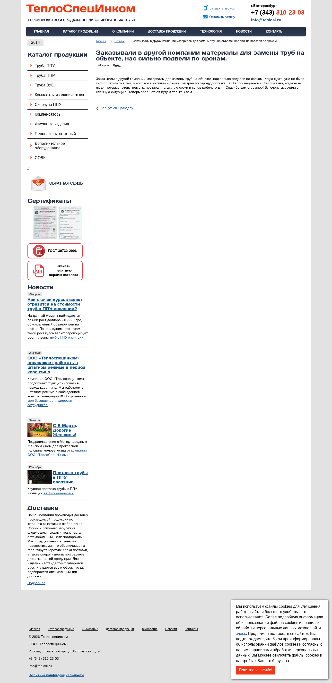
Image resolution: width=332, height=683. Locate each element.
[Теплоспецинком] (166, 13)
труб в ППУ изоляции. (67, 337)
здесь (241, 634)
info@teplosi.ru (266, 20)
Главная (34, 629)
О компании (90, 629)
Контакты (191, 629)
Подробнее (36, 583)
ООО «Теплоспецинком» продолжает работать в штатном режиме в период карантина (56, 365)
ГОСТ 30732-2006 (62, 251)
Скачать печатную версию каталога (63, 270)
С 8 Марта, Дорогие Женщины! (65, 430)
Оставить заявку (222, 17)
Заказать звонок (222, 8)
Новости (40, 287)
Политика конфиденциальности (56, 675)
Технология (149, 629)
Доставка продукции (120, 629)
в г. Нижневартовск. (59, 493)
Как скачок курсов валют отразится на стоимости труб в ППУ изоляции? (54, 304)
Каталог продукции (57, 54)
